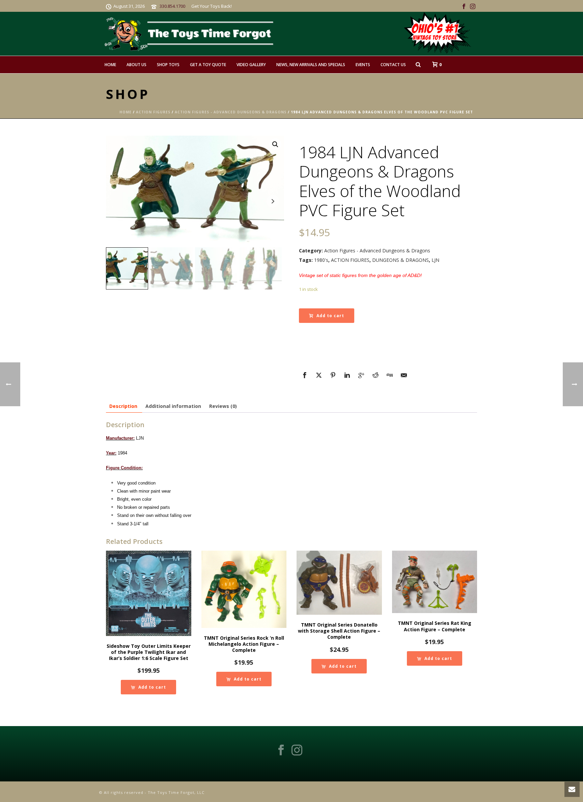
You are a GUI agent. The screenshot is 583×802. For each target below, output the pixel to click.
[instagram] (297, 750)
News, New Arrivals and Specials (310, 64)
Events (363, 64)
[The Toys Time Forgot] (304, 34)
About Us (136, 64)
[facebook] (281, 750)
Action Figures (153, 112)
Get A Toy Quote (208, 64)
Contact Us (393, 64)
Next (273, 201)
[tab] (123, 406)
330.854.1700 (172, 6)
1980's (321, 260)
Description (123, 406)
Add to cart (330, 316)
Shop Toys (168, 64)
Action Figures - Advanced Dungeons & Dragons (230, 112)
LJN (435, 260)
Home (110, 64)
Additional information (173, 406)
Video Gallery (251, 64)
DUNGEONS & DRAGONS (400, 260)
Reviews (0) (223, 406)
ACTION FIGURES (350, 260)
